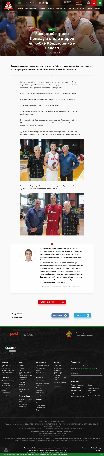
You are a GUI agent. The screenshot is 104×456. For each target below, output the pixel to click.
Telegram (80, 315)
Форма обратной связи (24, 390)
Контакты (22, 387)
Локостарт (57, 375)
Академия (58, 387)
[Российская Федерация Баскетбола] (47, 2)
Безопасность (23, 409)
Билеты (20, 8)
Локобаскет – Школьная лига (59, 367)
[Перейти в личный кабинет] (94, 3)
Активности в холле (25, 399)
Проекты (89, 8)
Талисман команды (25, 375)
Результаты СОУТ (61, 450)
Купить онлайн (6, 366)
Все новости (40, 381)
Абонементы (6, 368)
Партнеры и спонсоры (23, 379)
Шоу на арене (23, 404)
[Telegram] (30, 3)
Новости (42, 8)
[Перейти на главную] (8, 5)
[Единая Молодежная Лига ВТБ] (43, 2)
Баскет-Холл (73, 8)
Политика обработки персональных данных (39, 448)
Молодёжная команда (6, 387)
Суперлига (5, 383)
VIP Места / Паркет (8, 370)
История (21, 368)
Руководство (23, 370)
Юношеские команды (6, 394)
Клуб (65, 8)
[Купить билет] (99, 3)
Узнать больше (62, 454)
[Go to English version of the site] (19, 3)
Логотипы (22, 382)
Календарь (50, 8)
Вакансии (22, 384)
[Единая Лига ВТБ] (39, 2)
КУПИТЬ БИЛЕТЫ (47, 302)
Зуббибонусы (23, 402)
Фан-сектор (23, 406)
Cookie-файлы (49, 450)
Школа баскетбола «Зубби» (60, 379)
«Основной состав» (60, 382)
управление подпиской (88, 368)
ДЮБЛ (4, 390)
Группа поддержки (25, 373)
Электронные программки (40, 404)
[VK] (26, 3)
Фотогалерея (40, 408)
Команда (59, 8)
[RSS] (33, 3)
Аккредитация (41, 373)
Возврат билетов (7, 373)
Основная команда (8, 381)
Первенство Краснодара (58, 372)
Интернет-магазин (31, 8)
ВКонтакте (57, 315)
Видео (38, 410)
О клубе (21, 366)
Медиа (82, 8)
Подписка (75, 362)
